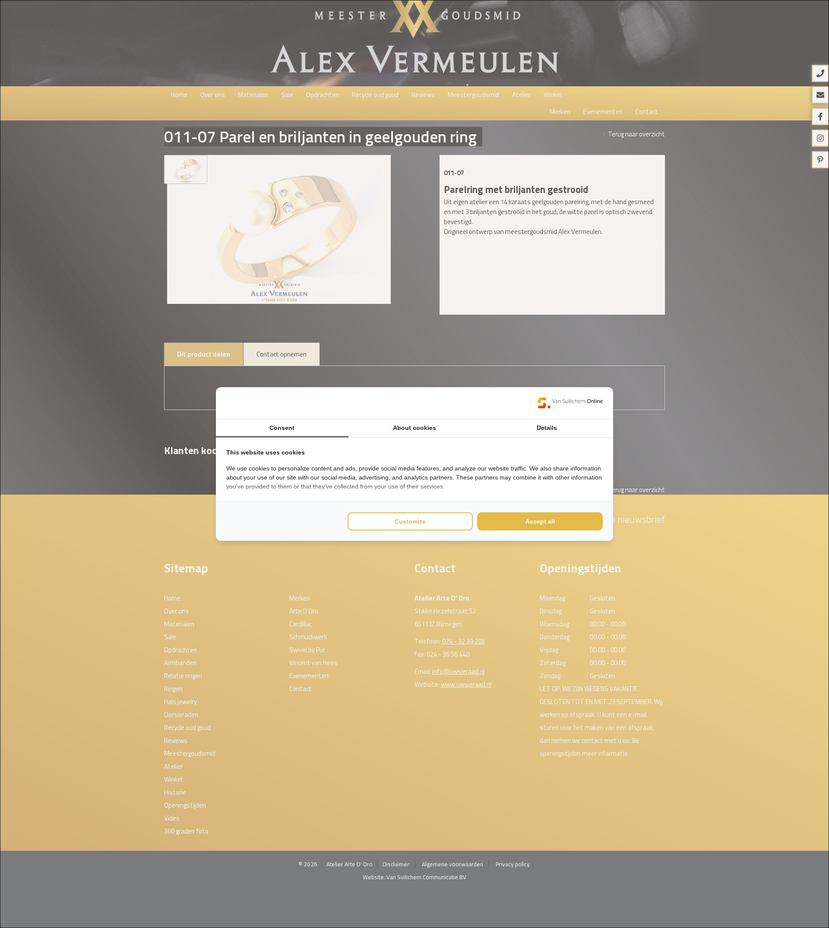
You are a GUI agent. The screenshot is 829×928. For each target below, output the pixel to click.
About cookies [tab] (414, 427)
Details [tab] (547, 427)
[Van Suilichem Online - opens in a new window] (570, 403)
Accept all (540, 521)
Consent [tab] (281, 427)
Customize (410, 521)
